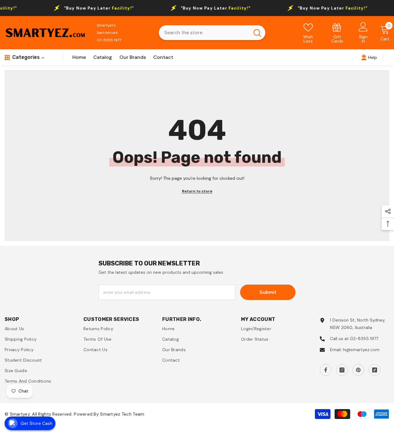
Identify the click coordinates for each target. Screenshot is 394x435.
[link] (337, 33)
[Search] (212, 32)
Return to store (197, 191)
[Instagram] (342, 370)
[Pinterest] (358, 370)
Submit (267, 292)
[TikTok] (374, 370)
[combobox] (204, 32)
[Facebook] (326, 370)
